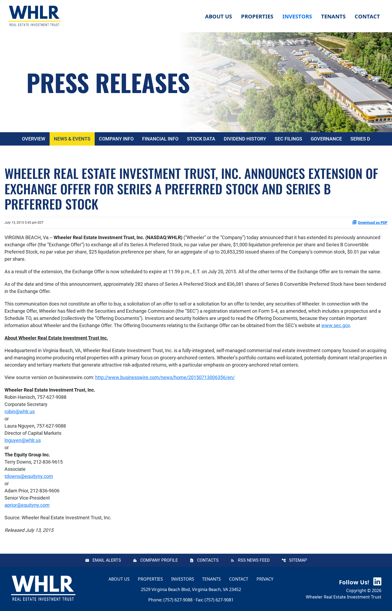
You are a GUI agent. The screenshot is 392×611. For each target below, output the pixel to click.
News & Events (72, 139)
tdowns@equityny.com (29, 476)
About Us (119, 579)
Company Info (116, 139)
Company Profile (159, 560)
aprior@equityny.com (27, 505)
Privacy (265, 579)
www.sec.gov (335, 325)
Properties (257, 16)
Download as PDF (372, 222)
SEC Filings (288, 139)
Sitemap (298, 560)
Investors (182, 579)
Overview (33, 139)
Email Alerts (107, 560)
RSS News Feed (254, 560)
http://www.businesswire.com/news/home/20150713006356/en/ (165, 377)
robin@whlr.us (20, 411)
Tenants (211, 579)
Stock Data (201, 139)
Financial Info (160, 139)
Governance (326, 139)
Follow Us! (355, 582)
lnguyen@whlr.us (23, 440)
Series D (360, 139)
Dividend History (245, 139)
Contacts (208, 560)
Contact (238, 579)
